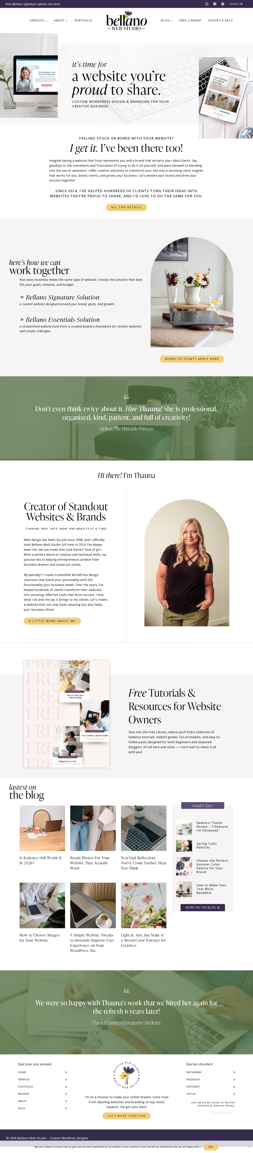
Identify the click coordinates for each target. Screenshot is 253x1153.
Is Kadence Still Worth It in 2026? (41, 860)
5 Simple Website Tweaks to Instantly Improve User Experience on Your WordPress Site (92, 943)
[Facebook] (215, 4)
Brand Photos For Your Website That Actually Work (90, 863)
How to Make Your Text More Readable (211, 889)
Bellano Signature (24, 4)
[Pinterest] (223, 4)
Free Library (190, 20)
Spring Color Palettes (206, 845)
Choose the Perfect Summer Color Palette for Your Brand (212, 866)
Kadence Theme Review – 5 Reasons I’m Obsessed (212, 826)
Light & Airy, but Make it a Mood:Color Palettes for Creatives (143, 940)
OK (210, 1146)
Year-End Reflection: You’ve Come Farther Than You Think (143, 863)
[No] (248, 1147)
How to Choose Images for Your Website (40, 938)
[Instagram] (207, 4)
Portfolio (83, 20)
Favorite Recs (220, 20)
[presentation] (42, 828)
